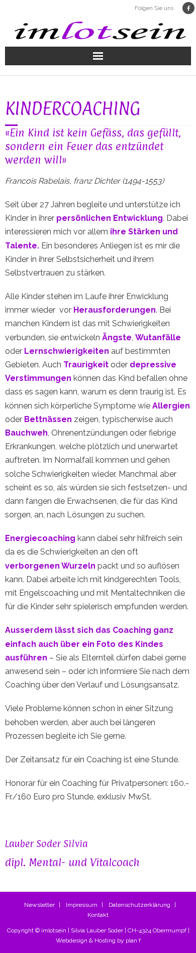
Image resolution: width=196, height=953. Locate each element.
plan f (133, 940)
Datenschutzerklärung (139, 904)
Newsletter (39, 904)
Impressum (81, 904)
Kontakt (98, 914)
